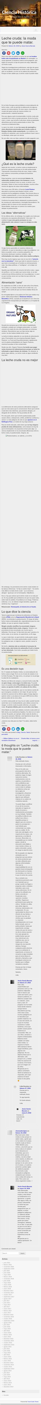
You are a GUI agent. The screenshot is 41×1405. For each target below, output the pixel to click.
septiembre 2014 (9, 1368)
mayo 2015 (7, 1352)
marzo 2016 (7, 1332)
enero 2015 (7, 1360)
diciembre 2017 (8, 1290)
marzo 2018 (7, 1284)
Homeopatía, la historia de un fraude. (23, 607)
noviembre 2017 (9, 1292)
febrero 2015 (8, 1358)
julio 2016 (7, 1324)
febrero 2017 (8, 1310)
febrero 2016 (8, 1334)
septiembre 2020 (9, 1268)
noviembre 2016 (9, 1316)
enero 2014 (7, 1384)
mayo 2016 (7, 1328)
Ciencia (23, 732)
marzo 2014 (7, 1380)
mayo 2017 (7, 1304)
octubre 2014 (8, 1366)
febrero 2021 (8, 1264)
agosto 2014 (7, 1370)
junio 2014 (7, 1374)
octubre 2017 (8, 1294)
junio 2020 (7, 1272)
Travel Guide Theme (33, 1401)
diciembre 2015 (8, 1338)
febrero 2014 (8, 1382)
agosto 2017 (7, 1298)
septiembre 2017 (9, 1296)
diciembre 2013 (8, 1386)
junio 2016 (7, 1326)
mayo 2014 (7, 1376)
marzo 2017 (7, 1308)
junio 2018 (7, 1280)
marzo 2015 (7, 1356)
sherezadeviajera (21, 1131)
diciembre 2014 (8, 1362)
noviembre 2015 (9, 1340)
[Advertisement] (20, 89)
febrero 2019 (8, 1276)
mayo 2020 (7, 1274)
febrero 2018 (8, 1286)
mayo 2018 (7, 1282)
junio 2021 (7, 1262)
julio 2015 (7, 1348)
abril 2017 (7, 1306)
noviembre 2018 (9, 1278)
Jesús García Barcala (28, 46)
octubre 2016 (8, 1318)
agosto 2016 (7, 1322)
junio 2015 (7, 1350)
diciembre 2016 (8, 1314)
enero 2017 (7, 1312)
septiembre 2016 (9, 1320)
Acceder (6, 1395)
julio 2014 (7, 1372)
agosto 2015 (7, 1346)
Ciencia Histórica (19, 12)
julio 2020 (7, 1270)
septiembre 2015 (9, 1344)
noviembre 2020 (9, 1266)
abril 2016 (7, 1330)
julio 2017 (7, 1300)
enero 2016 (7, 1336)
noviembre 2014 (9, 1364)
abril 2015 (7, 1354)
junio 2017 (7, 1302)
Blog (18, 732)
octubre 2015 (8, 1342)
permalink (5, 734)
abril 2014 (7, 1378)
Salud (28, 732)
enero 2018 (7, 1288)
